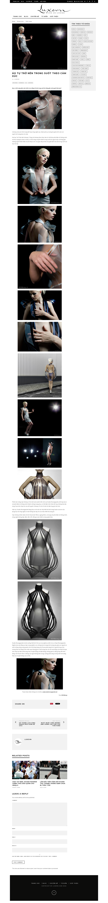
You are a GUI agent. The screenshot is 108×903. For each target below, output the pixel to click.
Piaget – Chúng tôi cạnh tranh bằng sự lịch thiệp (57, 782)
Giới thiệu (43, 1)
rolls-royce (75, 62)
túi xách (83, 74)
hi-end (80, 44)
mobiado (83, 56)
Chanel (81, 38)
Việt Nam (81, 80)
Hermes (74, 44)
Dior (86, 38)
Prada (87, 59)
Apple (73, 29)
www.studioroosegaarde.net (50, 692)
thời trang (85, 68)
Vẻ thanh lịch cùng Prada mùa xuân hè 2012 (27, 724)
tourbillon (75, 71)
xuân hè (74, 83)
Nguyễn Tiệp (20, 785)
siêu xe (88, 65)
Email (14, 837)
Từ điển (36, 1)
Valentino (89, 77)
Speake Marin (75, 68)
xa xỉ (87, 80)
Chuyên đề (29, 1)
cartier (74, 38)
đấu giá (81, 83)
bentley (83, 32)
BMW (73, 35)
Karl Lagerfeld (76, 47)
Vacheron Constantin (78, 77)
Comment (14, 800)
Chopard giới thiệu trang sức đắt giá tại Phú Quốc (29, 782)
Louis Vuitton (76, 53)
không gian (86, 47)
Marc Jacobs (75, 56)
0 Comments (21, 82)
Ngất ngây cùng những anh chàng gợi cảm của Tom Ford (50, 724)
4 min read (30, 82)
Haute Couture (88, 41)
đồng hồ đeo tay (76, 86)
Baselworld (75, 32)
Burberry (79, 35)
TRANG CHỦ (16, 1)
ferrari (74, 41)
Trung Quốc (75, 74)
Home (13, 21)
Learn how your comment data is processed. (46, 868)
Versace (74, 80)
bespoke (90, 32)
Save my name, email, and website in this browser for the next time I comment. (34, 856)
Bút (85, 35)
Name (13, 828)
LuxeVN (16, 79)
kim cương (75, 50)
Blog (22, 1)
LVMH (84, 53)
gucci (80, 41)
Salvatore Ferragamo (78, 65)
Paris (82, 59)
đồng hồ (88, 83)
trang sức (83, 71)
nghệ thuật (75, 59)
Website (14, 845)
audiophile (81, 29)
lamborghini (83, 50)
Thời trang (15, 82)
